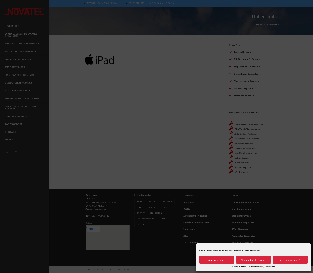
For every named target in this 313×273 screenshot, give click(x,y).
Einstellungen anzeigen (290, 260)
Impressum (270, 267)
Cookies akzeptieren (216, 260)
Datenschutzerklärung (256, 267)
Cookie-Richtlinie (239, 267)
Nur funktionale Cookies (253, 260)
